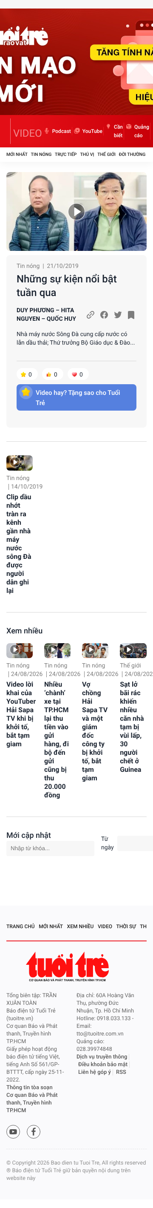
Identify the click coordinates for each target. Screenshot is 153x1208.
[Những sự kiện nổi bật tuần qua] (76, 211)
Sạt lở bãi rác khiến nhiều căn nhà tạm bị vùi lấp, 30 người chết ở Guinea (132, 727)
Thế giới (106, 154)
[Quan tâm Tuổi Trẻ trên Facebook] (33, 1132)
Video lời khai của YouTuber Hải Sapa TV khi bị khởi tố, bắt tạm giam (21, 714)
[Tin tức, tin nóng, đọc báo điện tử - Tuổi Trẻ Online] (8, 131)
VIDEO (27, 133)
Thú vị (87, 154)
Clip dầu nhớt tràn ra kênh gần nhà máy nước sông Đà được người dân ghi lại (18, 544)
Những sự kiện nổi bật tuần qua (67, 286)
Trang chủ (20, 926)
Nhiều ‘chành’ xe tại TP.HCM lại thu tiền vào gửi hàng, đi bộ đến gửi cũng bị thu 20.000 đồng (56, 739)
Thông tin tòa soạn (29, 1087)
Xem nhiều (24, 631)
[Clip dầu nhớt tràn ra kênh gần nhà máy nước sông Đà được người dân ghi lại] (19, 462)
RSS (121, 1072)
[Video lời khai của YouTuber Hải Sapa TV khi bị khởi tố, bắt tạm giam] (19, 650)
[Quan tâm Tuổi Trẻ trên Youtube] (13, 1132)
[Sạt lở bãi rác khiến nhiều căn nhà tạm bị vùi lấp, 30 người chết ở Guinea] (133, 650)
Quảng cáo (141, 131)
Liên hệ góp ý (94, 1072)
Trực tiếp (65, 154)
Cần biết (118, 131)
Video (105, 926)
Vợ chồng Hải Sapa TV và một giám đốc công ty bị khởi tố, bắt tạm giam (95, 731)
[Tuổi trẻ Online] (68, 967)
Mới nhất (17, 154)
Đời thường (132, 154)
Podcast (61, 131)
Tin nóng (41, 154)
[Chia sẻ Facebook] (104, 315)
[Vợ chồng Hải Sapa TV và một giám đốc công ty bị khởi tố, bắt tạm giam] (95, 650)
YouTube (92, 131)
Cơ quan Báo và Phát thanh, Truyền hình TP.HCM (32, 1103)
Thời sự (126, 926)
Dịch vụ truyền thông (101, 1057)
